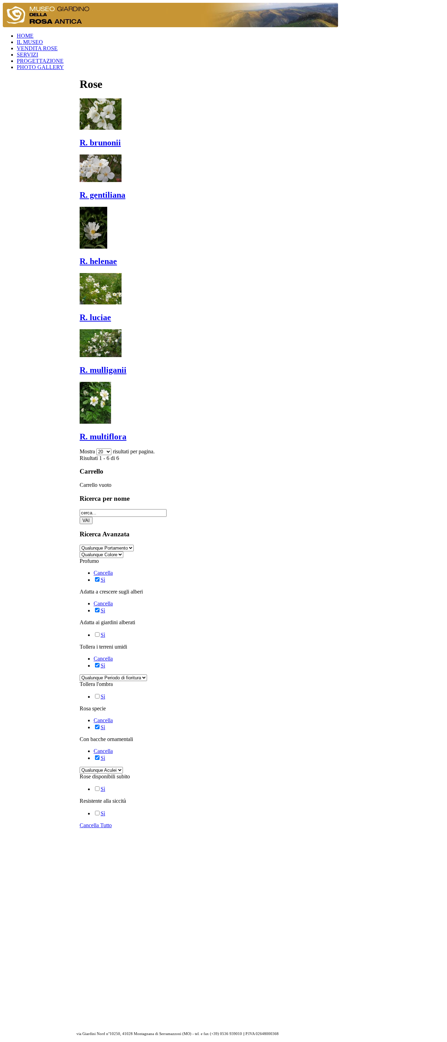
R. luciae (95, 317)
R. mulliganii (103, 370)
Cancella (103, 573)
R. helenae (98, 261)
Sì (103, 580)
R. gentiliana (102, 194)
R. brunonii (100, 142)
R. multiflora (103, 436)
